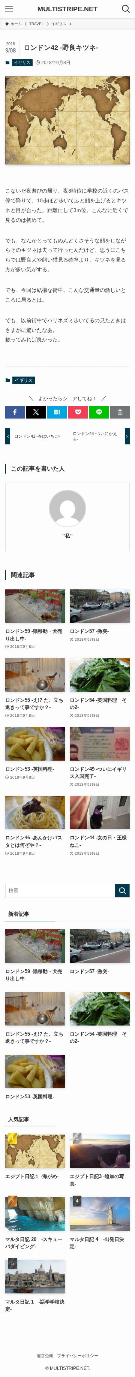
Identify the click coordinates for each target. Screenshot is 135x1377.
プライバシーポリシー (77, 1355)
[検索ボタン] (126, 9)
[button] (15, 412)
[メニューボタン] (9, 9)
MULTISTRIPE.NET (68, 9)
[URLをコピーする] (120, 412)
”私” (67, 536)
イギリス (22, 62)
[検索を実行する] (122, 890)
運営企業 (45, 1355)
